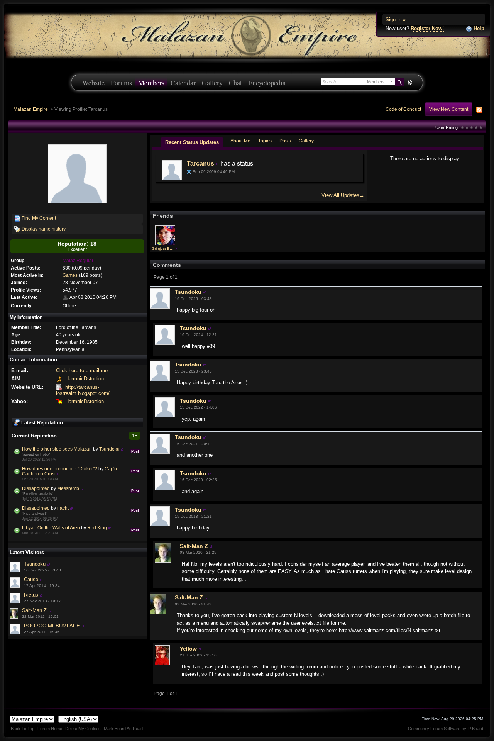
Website (93, 82)
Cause (31, 579)
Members (151, 82)
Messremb (68, 488)
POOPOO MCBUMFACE (52, 626)
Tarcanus (200, 163)
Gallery (212, 82)
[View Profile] (122, 448)
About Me (240, 140)
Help (478, 28)
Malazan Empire (31, 109)
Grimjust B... (162, 248)
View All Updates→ (342, 195)
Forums (121, 82)
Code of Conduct (403, 109)
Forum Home (49, 728)
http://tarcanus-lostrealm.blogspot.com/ (83, 390)
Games (70, 275)
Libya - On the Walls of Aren (51, 527)
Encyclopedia (267, 82)
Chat (235, 82)
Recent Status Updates (192, 142)
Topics (265, 140)
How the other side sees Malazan (57, 448)
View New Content (448, 109)
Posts (285, 140)
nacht (63, 507)
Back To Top (22, 728)
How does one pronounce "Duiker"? (59, 468)
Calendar (183, 82)
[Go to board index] (247, 35)
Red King (97, 527)
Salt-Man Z (34, 610)
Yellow (188, 649)
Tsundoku (109, 448)
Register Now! (427, 28)
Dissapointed (36, 488)
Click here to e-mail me (82, 370)
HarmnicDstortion (84, 379)
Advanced (409, 82)
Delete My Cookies (83, 728)
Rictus (31, 595)
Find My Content (38, 217)
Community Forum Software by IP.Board (445, 728)
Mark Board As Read (123, 728)
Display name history (43, 228)
